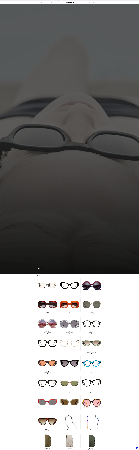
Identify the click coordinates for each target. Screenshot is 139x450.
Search (90, 2)
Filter (39, 275)
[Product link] (47, 287)
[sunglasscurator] (69, 3)
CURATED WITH (47, 2)
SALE (53, 2)
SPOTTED (51, 2)
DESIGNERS (41, 2)
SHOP (37, 2)
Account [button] (93, 2)
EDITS (44, 2)
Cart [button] (101, 2)
